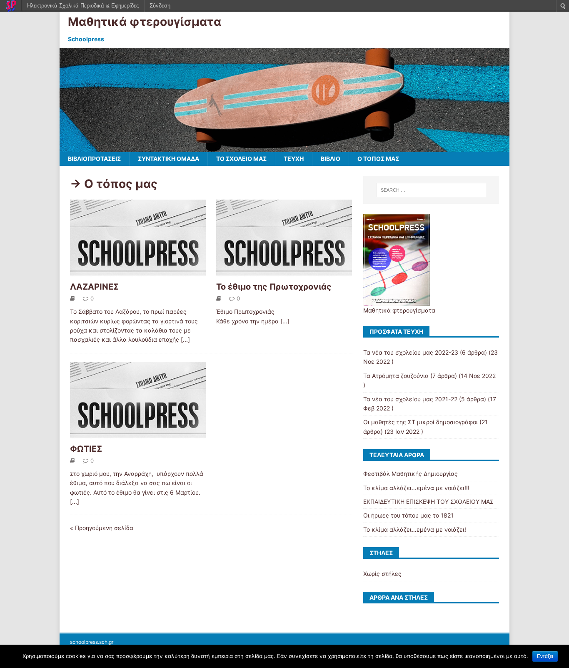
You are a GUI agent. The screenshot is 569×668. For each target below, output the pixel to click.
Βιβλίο (330, 158)
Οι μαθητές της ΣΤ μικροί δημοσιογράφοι (420, 421)
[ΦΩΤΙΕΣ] (138, 434)
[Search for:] (431, 190)
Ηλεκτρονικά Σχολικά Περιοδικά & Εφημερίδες (83, 6)
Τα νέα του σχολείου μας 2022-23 (410, 352)
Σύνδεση (160, 6)
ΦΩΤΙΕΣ (86, 449)
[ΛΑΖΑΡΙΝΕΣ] (138, 272)
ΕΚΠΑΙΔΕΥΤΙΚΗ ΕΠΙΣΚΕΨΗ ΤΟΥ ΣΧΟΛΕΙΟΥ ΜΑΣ (428, 501)
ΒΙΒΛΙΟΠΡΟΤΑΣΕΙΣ (94, 158)
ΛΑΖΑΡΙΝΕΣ (94, 287)
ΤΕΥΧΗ (294, 158)
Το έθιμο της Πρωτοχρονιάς (274, 287)
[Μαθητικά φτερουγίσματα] (284, 147)
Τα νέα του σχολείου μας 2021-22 (410, 399)
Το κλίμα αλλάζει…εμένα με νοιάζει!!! (416, 487)
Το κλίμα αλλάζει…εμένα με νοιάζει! (414, 529)
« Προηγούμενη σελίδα (101, 527)
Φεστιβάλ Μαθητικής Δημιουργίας (410, 473)
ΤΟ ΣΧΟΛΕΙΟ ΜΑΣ (241, 158)
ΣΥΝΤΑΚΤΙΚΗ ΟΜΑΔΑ (168, 158)
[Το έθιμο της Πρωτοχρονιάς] (284, 272)
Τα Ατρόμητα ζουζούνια (396, 375)
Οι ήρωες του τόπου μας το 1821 (408, 515)
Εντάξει (545, 656)
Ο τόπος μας (378, 158)
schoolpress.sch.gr (91, 642)
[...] (185, 339)
